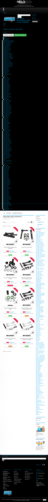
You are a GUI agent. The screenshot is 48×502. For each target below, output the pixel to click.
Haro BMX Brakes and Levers (8, 65)
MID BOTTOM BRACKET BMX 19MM (10, 309)
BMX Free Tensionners (7, 187)
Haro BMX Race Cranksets (7, 54)
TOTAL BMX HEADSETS (40, 316)
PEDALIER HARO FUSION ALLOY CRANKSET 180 (26, 278)
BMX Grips (38, 323)
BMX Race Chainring (6, 86)
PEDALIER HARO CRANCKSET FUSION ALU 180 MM (26, 339)
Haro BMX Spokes (6, 70)
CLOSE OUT (38, 411)
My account (28, 469)
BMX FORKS (38, 363)
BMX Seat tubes (39, 333)
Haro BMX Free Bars (39, 248)
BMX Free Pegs (5, 206)
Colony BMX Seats (6, 145)
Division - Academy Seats (7, 163)
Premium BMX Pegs (6, 116)
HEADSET (38, 371)
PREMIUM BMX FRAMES (40, 283)
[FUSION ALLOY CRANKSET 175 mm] (10, 326)
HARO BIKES (38, 231)
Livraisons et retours (17, 482)
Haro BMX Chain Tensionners (8, 57)
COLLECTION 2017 (39, 239)
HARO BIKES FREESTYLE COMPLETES (38, 237)
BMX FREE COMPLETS (40, 359)
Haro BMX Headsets (6, 52)
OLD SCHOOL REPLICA (40, 232)
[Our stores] (38, 420)
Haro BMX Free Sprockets (7, 55)
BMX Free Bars (5, 172)
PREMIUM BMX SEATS (40, 295)
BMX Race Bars (5, 81)
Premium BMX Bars (6, 103)
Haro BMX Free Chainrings (7, 56)
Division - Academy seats (40, 350)
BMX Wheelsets (38, 335)
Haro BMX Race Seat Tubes (8, 63)
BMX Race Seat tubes (7, 93)
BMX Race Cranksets (6, 85)
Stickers (4, 159)
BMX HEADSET (38, 372)
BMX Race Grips (6, 83)
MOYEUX (37, 318)
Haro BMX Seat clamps (40, 268)
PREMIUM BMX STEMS (40, 294)
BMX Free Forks (6, 170)
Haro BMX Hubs (5, 69)
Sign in (4, 11)
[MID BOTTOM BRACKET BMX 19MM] (10, 295)
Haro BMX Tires (5, 72)
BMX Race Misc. (6, 98)
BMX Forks (38, 322)
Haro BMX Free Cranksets (7, 53)
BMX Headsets (38, 327)
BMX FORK (38, 364)
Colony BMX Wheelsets (7, 150)
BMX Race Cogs (6, 190)
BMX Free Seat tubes (6, 195)
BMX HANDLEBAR (39, 365)
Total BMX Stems (6, 121)
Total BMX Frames (6, 118)
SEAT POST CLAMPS (40, 392)
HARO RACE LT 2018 (39, 234)
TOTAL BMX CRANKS (40, 311)
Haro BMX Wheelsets (39, 271)
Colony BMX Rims (6, 151)
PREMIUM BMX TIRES (40, 301)
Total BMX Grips (6, 125)
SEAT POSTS (38, 390)
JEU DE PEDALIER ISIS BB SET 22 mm (10, 278)
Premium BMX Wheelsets (7, 113)
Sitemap (15, 483)
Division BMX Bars (6, 137)
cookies (28, 499)
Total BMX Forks (6, 119)
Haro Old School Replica (7, 74)
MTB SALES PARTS (39, 409)
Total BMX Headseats (6, 126)
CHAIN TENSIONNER (39, 380)
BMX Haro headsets (39, 253)
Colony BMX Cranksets (7, 140)
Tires (4, 162)
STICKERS (38, 408)
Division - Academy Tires (7, 161)
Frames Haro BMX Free (7, 42)
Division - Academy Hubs (7, 156)
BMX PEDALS (38, 386)
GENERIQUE (40, 222)
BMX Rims (38, 336)
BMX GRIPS (38, 369)
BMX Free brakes (6, 200)
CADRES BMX (38, 362)
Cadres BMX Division (39, 343)
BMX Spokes (38, 339)
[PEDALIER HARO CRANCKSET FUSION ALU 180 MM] (26, 326)
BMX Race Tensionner (7, 188)
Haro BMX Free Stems (40, 250)
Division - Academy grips (40, 347)
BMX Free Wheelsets (6, 202)
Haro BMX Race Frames (40, 245)
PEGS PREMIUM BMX (40, 302)
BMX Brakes (38, 334)
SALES (37, 410)
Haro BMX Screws (6, 71)
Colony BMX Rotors (6, 157)
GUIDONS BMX (38, 366)
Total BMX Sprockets (6, 123)
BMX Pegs (38, 340)
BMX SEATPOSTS (39, 391)
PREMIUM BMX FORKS (40, 284)
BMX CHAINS (38, 379)
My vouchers (27, 479)
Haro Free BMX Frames (40, 244)
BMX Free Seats (6, 193)
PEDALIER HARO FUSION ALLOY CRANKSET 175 (26, 309)
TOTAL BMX (38, 305)
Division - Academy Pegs (7, 160)
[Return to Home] (4, 213)
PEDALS (37, 387)
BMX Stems (38, 326)
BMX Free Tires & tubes (7, 204)
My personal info (27, 477)
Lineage (4, 76)
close (44, 499)
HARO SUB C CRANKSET (26, 247)
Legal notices (16, 477)
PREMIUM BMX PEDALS (40, 293)
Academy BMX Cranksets (7, 149)
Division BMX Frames (6, 135)
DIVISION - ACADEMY (40, 342)
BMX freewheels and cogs (40, 260)
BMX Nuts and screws (39, 275)
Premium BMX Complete (7, 100)
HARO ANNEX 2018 (39, 235)
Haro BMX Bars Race (6, 48)
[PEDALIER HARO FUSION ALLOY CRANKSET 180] (26, 265)
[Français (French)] (3, 9)
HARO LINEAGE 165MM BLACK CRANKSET (10, 248)
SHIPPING (38, 414)
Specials (15, 471)
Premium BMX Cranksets (7, 107)
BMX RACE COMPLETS (40, 360)
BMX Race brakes (6, 95)
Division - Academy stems (40, 345)
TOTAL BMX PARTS (39, 317)
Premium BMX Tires (6, 115)
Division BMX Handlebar (40, 344)
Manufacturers (16, 474)
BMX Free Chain (6, 185)
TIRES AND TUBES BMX (40, 405)
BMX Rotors (38, 325)
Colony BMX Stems (6, 134)
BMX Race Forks (6, 80)
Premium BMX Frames (7, 101)
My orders (26, 471)
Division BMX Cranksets (7, 148)
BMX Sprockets (38, 329)
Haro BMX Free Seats (6, 60)
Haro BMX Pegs (5, 73)
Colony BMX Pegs (6, 158)
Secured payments (17, 480)
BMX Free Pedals (6, 191)
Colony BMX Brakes (6, 147)
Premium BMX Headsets (7, 105)
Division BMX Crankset (40, 351)
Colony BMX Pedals (6, 144)
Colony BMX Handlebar (40, 324)
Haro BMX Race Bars (39, 249)
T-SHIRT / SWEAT (39, 412)
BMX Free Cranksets (6, 181)
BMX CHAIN (38, 378)
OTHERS (37, 406)
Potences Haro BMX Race (40, 251)
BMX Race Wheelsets (6, 96)
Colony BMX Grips (6, 138)
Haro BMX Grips (6, 51)
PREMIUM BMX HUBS (40, 300)
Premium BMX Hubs (6, 114)
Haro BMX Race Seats (7, 61)
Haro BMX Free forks (39, 246)
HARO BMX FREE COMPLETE (8, 40)
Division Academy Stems (7, 142)
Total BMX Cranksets (6, 122)
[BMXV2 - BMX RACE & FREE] (7, 493)
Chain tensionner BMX (39, 259)
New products (16, 473)
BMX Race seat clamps (7, 94)
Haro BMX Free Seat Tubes (7, 62)
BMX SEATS (38, 388)
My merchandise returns (29, 473)
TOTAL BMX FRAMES (40, 306)
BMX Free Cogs (5, 189)
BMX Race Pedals (6, 192)
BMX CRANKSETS (39, 373)
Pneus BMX (38, 337)
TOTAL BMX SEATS (39, 312)
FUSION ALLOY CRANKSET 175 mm (10, 339)
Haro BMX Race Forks (40, 247)
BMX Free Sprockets (6, 183)
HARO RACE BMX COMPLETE (8, 41)
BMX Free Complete (6, 166)
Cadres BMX (38, 321)
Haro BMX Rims (38, 272)
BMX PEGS (38, 407)
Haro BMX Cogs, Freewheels (8, 58)
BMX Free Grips (5, 177)
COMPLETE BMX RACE (40, 233)
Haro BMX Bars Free (6, 47)
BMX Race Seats (6, 92)
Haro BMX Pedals (6, 59)
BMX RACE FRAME (39, 361)
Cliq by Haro (5, 75)
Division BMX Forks (6, 136)
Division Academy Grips (7, 143)
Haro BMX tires (38, 276)
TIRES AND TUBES (39, 404)
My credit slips (27, 474)
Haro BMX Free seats (39, 262)
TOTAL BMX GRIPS (39, 315)
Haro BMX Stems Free (7, 49)
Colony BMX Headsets (7, 139)
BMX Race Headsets (6, 84)
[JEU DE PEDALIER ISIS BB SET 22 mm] (10, 265)
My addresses (27, 476)
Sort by (4, 222)
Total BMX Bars (5, 120)
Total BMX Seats (6, 124)
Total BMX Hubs (6, 127)
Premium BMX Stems (6, 106)
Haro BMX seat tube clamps (8, 64)
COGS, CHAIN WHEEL (40, 385)
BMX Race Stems (6, 82)
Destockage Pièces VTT (7, 208)
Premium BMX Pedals (7, 108)
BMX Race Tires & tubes (7, 97)
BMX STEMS (38, 367)
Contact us (5, 12)
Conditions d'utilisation (17, 479)
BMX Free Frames (6, 168)
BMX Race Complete (6, 78)
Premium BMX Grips (6, 104)
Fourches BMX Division (40, 346)
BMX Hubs (38, 338)
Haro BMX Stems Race (7, 50)
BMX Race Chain (6, 87)
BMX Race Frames (6, 79)
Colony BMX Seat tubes (7, 146)
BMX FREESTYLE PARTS (40, 358)
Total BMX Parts (6, 128)
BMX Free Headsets (6, 179)
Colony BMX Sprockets (7, 141)
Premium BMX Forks (6, 102)
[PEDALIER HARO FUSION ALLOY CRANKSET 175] (26, 295)
